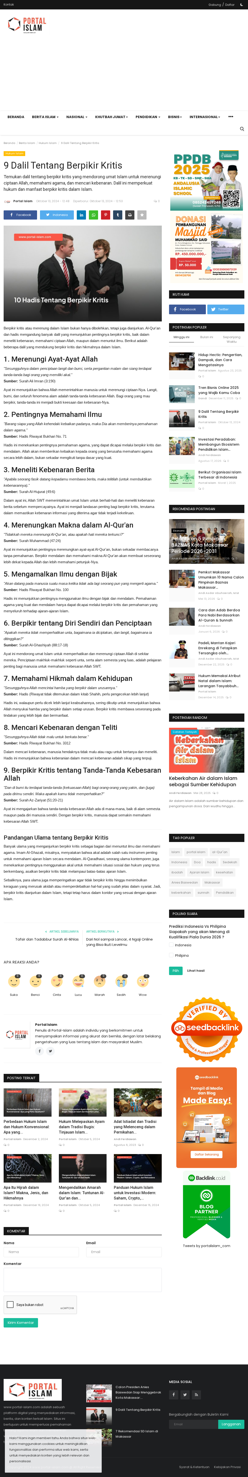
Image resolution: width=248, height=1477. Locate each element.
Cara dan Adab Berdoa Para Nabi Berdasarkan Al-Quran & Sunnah (219, 615)
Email (91, 1243)
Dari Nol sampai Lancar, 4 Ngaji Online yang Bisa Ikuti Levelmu (119, 942)
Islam (175, 852)
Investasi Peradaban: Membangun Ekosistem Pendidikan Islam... (218, 444)
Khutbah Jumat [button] (110, 116)
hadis (211, 862)
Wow (143, 994)
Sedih (121, 994)
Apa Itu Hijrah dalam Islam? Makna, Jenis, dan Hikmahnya (26, 1192)
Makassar (212, 882)
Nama (9, 1243)
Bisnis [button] (173, 116)
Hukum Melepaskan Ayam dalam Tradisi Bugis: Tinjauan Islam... (82, 1127)
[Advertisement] (187, 47)
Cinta (57, 994)
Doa (197, 862)
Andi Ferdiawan (125, 1139)
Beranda (16, 116)
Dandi (202, 398)
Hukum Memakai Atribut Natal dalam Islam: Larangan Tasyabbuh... (219, 680)
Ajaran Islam (199, 872)
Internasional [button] (204, 116)
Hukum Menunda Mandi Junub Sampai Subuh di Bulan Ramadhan (206, 784)
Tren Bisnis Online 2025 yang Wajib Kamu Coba (219, 390)
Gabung (215, 5)
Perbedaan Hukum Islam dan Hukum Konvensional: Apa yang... (27, 1127)
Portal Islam (22, 201)
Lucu (78, 994)
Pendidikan (225, 892)
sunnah (203, 892)
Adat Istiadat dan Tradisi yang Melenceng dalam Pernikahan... (135, 1127)
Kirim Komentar (21, 1322)
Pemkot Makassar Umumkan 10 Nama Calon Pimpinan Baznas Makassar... (221, 580)
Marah (100, 994)
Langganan (231, 1424)
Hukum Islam (48, 143)
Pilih (176, 970)
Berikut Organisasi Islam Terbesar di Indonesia (219, 475)
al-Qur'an (219, 852)
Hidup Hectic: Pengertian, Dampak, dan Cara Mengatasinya (220, 359)
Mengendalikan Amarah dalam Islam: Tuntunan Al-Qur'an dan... (82, 1192)
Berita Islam (27, 143)
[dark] (241, 4)
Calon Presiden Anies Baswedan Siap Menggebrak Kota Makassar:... (138, 1392)
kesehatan (224, 872)
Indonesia (179, 862)
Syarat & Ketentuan (194, 1467)
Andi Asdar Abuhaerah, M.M (191, 558)
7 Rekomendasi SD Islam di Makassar (137, 1434)
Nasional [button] (75, 116)
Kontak (9, 4)
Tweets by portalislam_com (206, 1245)
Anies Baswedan (184, 882)
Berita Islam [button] (44, 116)
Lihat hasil (196, 971)
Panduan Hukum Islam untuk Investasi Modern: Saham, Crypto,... (135, 1192)
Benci (35, 994)
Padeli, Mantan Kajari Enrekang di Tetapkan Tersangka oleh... (217, 648)
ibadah (177, 872)
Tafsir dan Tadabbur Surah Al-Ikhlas (47, 939)
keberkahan (181, 892)
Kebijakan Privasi (227, 1467)
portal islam (196, 852)
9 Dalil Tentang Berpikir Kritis (218, 414)
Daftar (229, 5)
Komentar (16, 1231)
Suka (14, 994)
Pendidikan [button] (147, 116)
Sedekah (230, 862)
